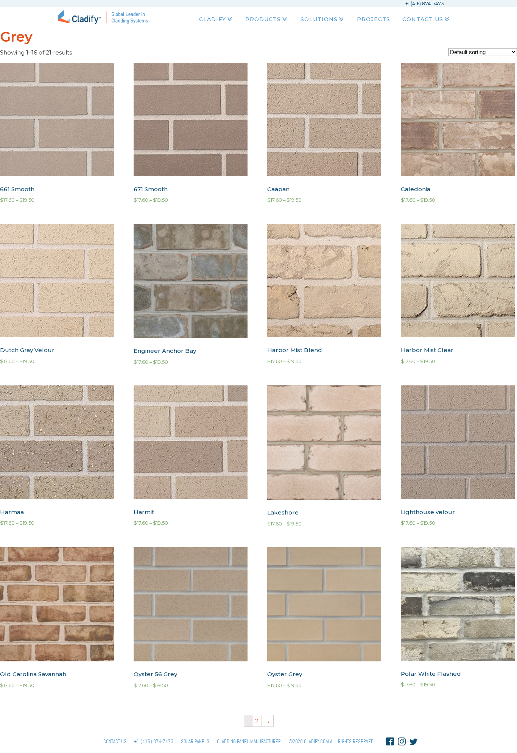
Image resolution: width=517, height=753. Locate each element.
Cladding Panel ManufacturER (249, 741)
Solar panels (195, 741)
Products (263, 19)
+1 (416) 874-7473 (153, 741)
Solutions (319, 19)
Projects (373, 19)
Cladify (212, 19)
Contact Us (422, 19)
